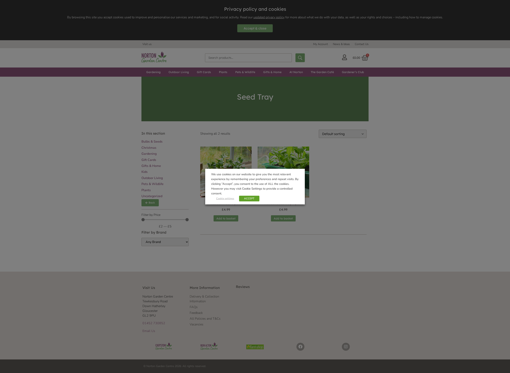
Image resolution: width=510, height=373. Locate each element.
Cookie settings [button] (225, 198)
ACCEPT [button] (249, 198)
